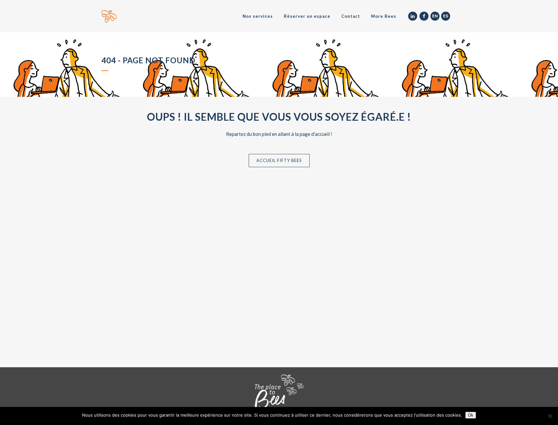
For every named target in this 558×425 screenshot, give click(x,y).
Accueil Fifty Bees (279, 160)
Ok (470, 415)
